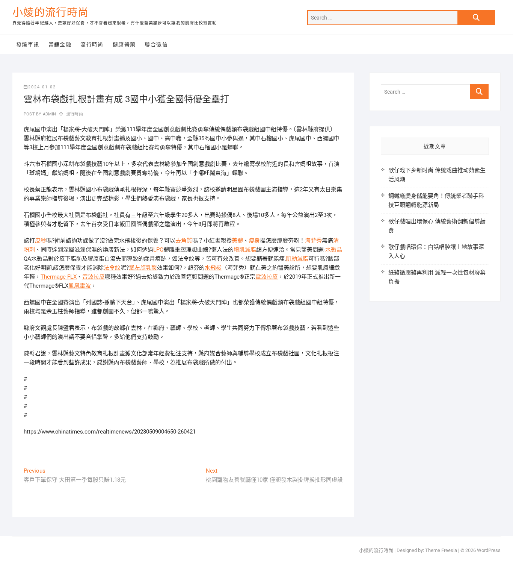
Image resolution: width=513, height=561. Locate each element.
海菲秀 (313, 240)
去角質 (183, 240)
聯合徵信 (156, 44)
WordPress (489, 550)
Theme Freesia (441, 550)
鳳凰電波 (79, 285)
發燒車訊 (27, 44)
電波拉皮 (266, 276)
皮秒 (40, 240)
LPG (158, 249)
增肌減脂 (245, 249)
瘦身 (254, 240)
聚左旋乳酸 (143, 267)
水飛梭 (213, 267)
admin (48, 114)
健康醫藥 (124, 44)
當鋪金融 (60, 44)
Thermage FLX (59, 276)
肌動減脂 (297, 258)
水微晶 (333, 249)
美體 (237, 240)
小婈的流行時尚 (50, 12)
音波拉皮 (93, 276)
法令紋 (112, 267)
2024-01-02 (42, 87)
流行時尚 (92, 44)
